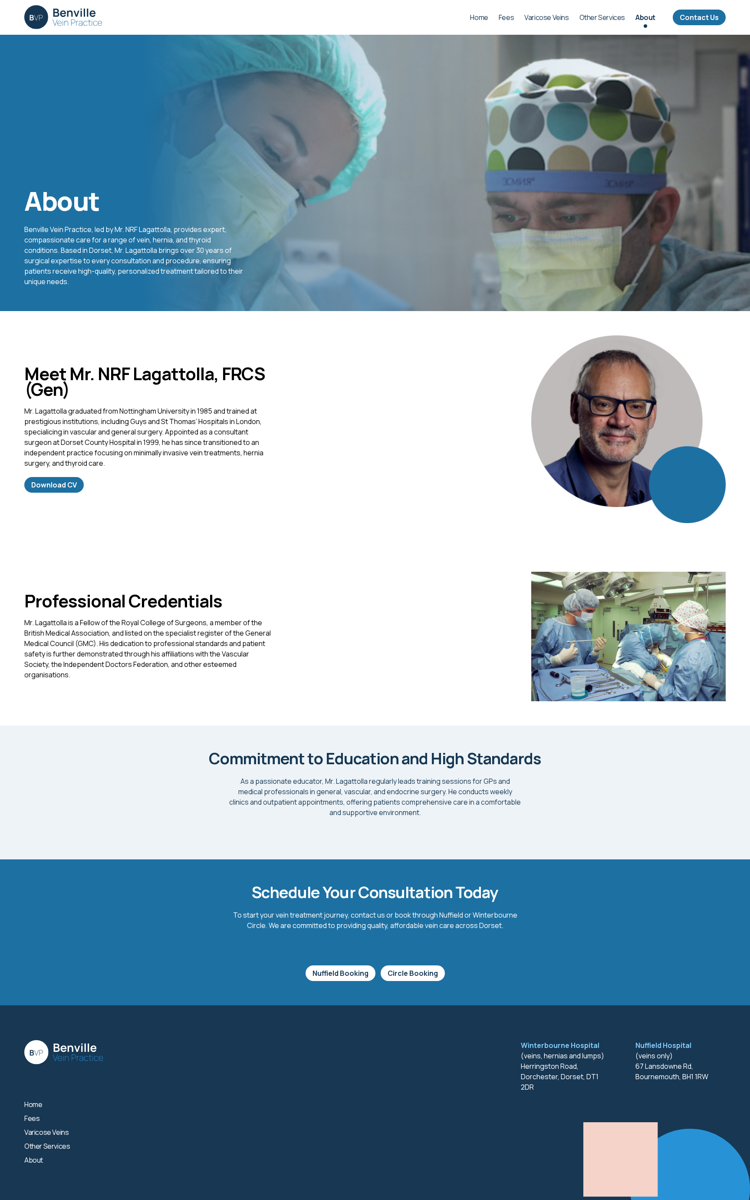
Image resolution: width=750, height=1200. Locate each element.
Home (479, 17)
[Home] (63, 17)
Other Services (602, 17)
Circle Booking (413, 973)
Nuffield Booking (340, 973)
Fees (506, 17)
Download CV (54, 485)
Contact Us (699, 17)
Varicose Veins (546, 17)
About (645, 17)
